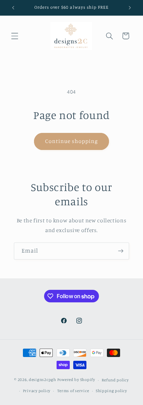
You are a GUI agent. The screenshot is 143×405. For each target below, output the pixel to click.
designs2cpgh (42, 380)
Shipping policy (111, 390)
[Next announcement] (129, 7)
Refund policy (115, 380)
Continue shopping (71, 141)
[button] (15, 36)
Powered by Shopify (76, 380)
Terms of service (73, 390)
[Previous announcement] (13, 7)
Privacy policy (36, 390)
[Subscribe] (121, 251)
